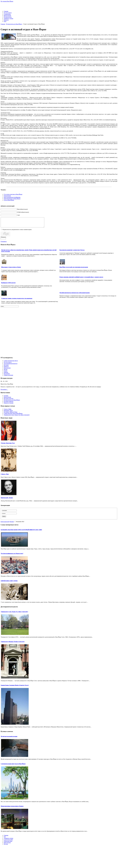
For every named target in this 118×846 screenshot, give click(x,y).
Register (12, 521)
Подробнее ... (4, 389)
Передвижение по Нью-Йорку (12, 198)
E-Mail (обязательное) (23, 212)
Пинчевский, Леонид (7, 497)
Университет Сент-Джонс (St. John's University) (17, 415)
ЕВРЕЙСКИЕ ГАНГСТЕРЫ (9, 580)
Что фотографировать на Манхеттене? (12, 553)
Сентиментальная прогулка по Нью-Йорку (13, 763)
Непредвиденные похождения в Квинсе (12, 806)
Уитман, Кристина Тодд (8, 443)
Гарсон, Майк (7, 409)
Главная (3, 24)
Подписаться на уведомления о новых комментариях (17, 229)
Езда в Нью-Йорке (9, 200)
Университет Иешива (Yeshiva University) (13, 641)
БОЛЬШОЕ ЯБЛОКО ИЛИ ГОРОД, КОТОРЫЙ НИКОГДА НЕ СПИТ (21, 529)
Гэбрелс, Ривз (5, 474)
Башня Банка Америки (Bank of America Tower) (15, 685)
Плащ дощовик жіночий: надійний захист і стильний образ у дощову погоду (81, 277)
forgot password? (5, 521)
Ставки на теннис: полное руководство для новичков (16, 298)
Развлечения (7, 195)
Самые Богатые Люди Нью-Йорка (13, 413)
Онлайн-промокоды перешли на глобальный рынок (74, 292)
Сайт (18, 215)
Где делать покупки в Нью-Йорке (13, 194)
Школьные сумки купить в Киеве (11, 267)
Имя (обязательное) (22, 209)
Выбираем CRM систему (8, 282)
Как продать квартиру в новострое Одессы (72, 250)
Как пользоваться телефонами (12, 197)
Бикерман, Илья (8, 410)
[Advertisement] (59, 5)
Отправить (4, 241)
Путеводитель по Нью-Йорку (14, 24)
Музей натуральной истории (9, 736)
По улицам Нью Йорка (7, 1)
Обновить (3, 237)
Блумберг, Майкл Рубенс (10, 412)
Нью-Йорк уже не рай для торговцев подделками (73, 267)
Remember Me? (20, 521)
